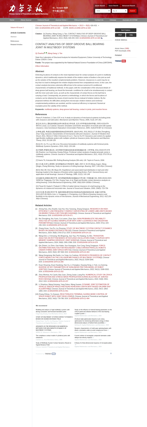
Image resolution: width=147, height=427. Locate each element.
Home (12, 20)
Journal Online (61, 20)
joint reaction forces (99, 109)
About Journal (26, 20)
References (15, 41)
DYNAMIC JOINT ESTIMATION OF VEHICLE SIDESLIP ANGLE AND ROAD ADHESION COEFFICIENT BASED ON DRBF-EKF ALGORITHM (75, 287)
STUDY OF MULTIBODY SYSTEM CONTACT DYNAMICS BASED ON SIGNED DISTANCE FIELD (54, 318)
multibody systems (52, 109)
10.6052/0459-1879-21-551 (57, 291)
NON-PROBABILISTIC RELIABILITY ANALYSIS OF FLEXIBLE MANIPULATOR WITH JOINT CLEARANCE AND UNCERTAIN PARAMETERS (73, 221)
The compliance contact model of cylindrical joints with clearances (53, 336)
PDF (120, 35)
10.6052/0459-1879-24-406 (56, 225)
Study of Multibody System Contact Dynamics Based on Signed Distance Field (53, 344)
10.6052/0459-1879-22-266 (53, 262)
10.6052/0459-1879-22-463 (79, 252)
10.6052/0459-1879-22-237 (57, 281)
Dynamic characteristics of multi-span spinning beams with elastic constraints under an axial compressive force (93, 329)
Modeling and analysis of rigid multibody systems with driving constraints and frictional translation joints (53, 310)
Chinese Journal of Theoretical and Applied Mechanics (56, 25)
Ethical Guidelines (81, 20)
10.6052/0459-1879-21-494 (79, 298)
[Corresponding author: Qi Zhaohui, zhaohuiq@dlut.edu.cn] (44, 52)
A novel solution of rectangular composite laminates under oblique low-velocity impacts (93, 336)
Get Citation (125, 30)
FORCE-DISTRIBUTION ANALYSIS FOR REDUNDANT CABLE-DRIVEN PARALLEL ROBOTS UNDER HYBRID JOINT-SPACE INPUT (72, 248)
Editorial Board (43, 20)
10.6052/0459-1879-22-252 (53, 271)
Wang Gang (52, 53)
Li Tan (60, 53)
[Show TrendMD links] (111, 353)
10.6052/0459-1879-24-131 (80, 233)
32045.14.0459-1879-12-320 (80, 28)
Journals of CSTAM (129, 20)
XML (131, 35)
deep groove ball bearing (69, 109)
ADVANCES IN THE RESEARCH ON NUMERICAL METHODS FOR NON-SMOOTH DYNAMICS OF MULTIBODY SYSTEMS (52, 328)
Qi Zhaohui (39, 53)
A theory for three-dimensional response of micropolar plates (93, 343)
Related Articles (16, 44)
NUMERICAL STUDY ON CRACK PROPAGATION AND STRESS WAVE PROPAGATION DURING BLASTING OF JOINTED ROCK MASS (75, 277)
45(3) (88, 25)
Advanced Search (128, 5)
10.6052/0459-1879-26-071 (62, 215)
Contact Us (99, 20)
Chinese (113, 20)
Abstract (13, 37)
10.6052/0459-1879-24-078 (87, 242)
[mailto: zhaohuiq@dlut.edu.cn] (46, 52)
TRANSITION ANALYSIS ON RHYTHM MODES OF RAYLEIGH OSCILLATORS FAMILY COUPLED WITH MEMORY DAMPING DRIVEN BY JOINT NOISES (74, 238)
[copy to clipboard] (101, 38)
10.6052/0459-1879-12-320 (49, 28)
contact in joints (85, 109)
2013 (81, 25)
